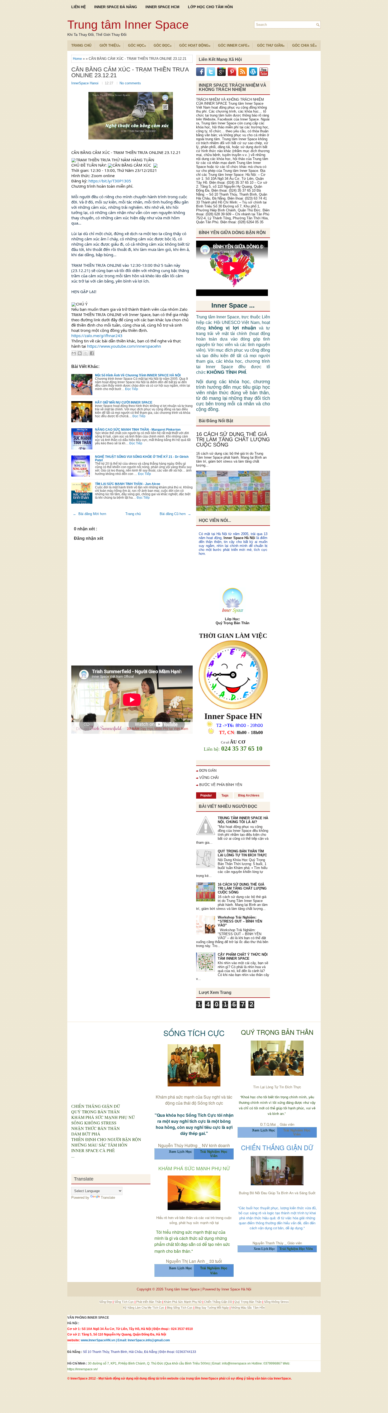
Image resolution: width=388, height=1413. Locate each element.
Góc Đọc (163, 45)
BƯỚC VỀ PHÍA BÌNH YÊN (220, 785)
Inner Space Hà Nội (239, 538)
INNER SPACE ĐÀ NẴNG (115, 7)
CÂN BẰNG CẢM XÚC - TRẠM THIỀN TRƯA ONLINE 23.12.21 (130, 72)
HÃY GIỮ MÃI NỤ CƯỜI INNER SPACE (123, 402)
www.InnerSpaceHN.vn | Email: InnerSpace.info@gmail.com (125, 1340)
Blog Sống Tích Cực (180, 1307)
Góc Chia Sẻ (304, 45)
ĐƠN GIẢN (207, 771)
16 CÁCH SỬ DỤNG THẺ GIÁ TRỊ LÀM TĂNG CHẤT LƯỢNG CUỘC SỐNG (233, 439)
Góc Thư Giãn (271, 45)
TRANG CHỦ (81, 45)
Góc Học (137, 45)
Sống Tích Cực (124, 1301)
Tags (225, 795)
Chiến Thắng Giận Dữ (218, 1301)
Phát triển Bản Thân (149, 1301)
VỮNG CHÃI (209, 778)
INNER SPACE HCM (162, 7)
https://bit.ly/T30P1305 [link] (109, 180)
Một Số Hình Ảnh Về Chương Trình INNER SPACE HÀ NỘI (138, 375)
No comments (130, 83)
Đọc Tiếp (131, 389)
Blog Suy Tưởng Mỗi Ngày (212, 1307)
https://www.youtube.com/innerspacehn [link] (124, 346)
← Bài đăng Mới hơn (89, 514)
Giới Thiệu (110, 45)
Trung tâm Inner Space (128, 24)
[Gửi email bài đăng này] (73, 353)
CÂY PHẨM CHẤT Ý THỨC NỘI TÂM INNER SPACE (243, 956)
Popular (206, 795)
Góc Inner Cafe (233, 45)
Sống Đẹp (106, 1301)
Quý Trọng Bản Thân (248, 1301)
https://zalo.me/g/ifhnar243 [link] (96, 335)
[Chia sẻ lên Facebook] (91, 353)
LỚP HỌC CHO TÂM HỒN (210, 7)
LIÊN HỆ (78, 7)
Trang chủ (133, 514)
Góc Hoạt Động (194, 45)
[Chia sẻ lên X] (85, 353)
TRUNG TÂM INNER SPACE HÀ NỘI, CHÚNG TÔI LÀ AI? (243, 820)
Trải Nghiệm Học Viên (296, 1132)
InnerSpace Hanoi (85, 83)
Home (78, 59)
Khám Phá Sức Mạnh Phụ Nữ (183, 1301)
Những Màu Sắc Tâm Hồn (248, 1307)
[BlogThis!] (79, 353)
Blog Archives (248, 795)
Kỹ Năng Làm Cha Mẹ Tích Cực (144, 1307)
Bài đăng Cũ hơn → (175, 514)
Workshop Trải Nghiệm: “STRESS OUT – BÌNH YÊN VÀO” (240, 921)
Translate (108, 1198)
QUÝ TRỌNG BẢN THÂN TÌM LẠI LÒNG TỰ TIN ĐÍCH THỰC (242, 853)
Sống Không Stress (276, 1301)
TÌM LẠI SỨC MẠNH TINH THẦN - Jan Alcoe (127, 483)
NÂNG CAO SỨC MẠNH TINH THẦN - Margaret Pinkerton (138, 429)
